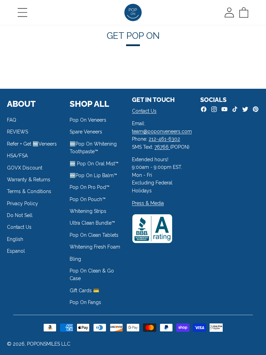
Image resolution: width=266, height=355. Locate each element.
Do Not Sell (20, 215)
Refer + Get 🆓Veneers (32, 144)
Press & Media (148, 203)
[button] (22, 12)
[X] (245, 109)
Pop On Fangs (85, 302)
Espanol (16, 251)
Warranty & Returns (28, 179)
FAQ (11, 120)
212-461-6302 (164, 139)
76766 (162, 147)
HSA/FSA (17, 155)
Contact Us (19, 227)
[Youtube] (224, 109)
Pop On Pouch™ (88, 199)
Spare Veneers (86, 132)
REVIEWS (17, 132)
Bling (75, 259)
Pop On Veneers (88, 120)
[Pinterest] (255, 109)
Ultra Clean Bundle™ (92, 223)
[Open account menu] (229, 12)
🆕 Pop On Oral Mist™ (94, 163)
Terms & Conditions (29, 191)
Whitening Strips (88, 211)
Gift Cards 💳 (84, 290)
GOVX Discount (24, 168)
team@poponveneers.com (162, 131)
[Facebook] (203, 109)
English (15, 239)
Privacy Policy (22, 203)
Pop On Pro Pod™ (89, 187)
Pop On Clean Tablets (94, 235)
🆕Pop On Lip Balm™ (93, 175)
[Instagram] (214, 109)
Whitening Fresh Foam (95, 247)
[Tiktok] (234, 109)
